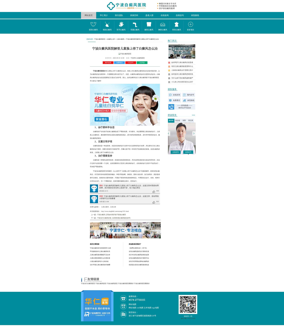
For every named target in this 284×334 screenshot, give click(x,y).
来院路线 (195, 15)
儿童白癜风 (120, 39)
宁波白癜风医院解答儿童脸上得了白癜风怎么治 (142, 39)
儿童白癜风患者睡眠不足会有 (100, 255)
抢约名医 (108, 62)
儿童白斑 (113, 207)
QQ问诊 (142, 62)
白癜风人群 (111, 39)
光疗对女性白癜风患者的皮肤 (139, 255)
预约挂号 (190, 95)
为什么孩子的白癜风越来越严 (182, 78)
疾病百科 (134, 15)
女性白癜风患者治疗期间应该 (139, 251)
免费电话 (119, 62)
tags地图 (155, 308)
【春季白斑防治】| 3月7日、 (138, 248)
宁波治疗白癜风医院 (88, 283)
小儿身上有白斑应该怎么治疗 (182, 82)
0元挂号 (130, 62)
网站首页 (89, 15)
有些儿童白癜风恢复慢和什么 (182, 66)
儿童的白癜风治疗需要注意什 (182, 70)
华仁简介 (104, 15)
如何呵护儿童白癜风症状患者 (182, 62)
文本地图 (147, 308)
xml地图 (140, 308)
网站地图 (132, 308)
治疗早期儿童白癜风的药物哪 (100, 265)
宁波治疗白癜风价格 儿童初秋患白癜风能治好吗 (113, 218)
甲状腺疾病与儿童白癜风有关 (100, 251)
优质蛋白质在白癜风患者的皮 (139, 265)
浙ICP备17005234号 (188, 318)
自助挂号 (180, 15)
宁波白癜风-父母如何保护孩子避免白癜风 (111, 214)
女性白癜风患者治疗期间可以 (139, 258)
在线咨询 (165, 15)
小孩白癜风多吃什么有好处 (99, 261)
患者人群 (149, 15)
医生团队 (119, 15)
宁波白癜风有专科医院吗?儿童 (100, 248)
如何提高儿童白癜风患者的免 (182, 74)
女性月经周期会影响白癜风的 (139, 261)
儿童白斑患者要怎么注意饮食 (100, 258)
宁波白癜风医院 (99, 39)
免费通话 (176, 100)
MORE (193, 115)
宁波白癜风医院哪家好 (126, 283)
